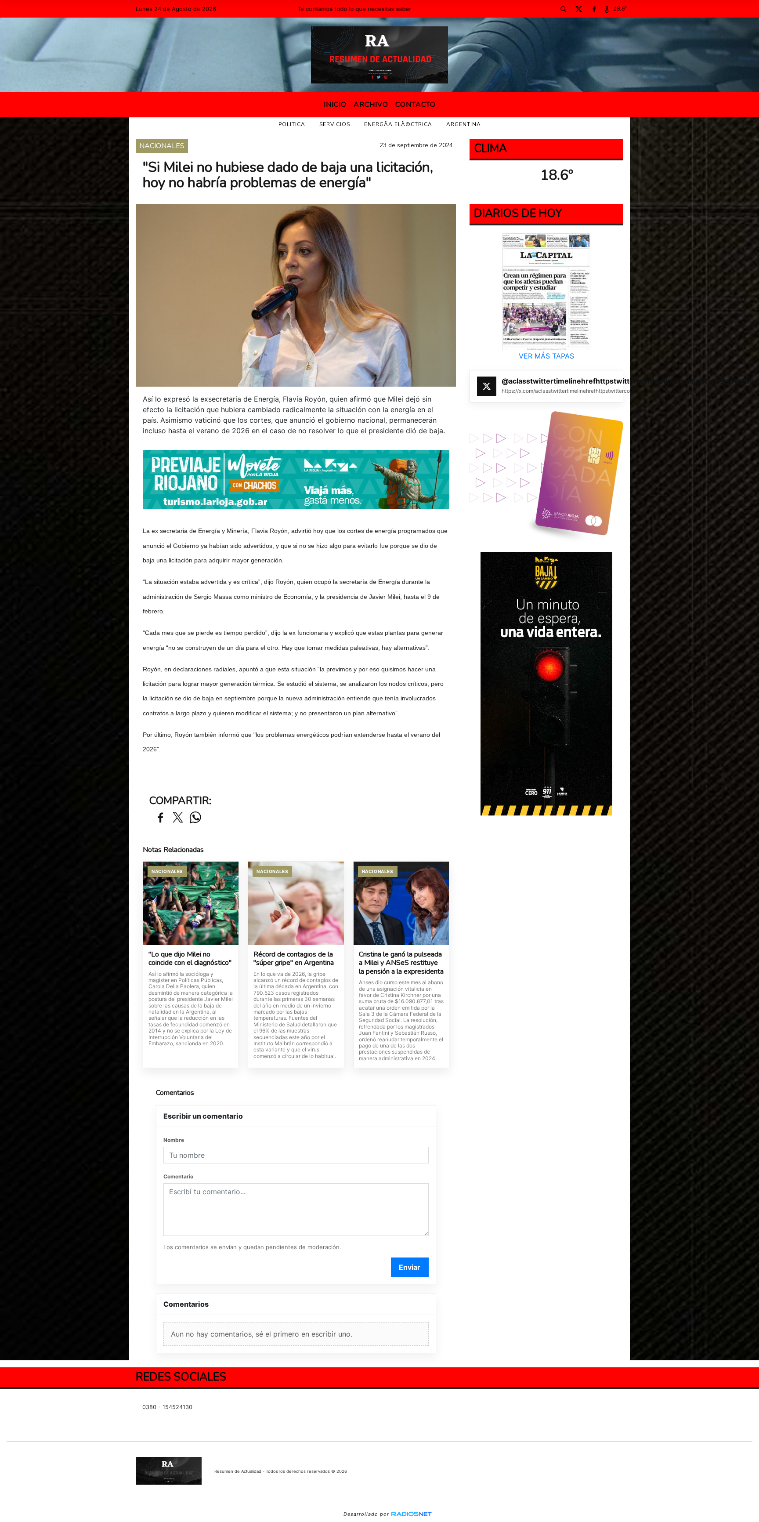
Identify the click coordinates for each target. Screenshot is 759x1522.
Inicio (335, 104)
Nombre (173, 1140)
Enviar (409, 1267)
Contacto (415, 104)
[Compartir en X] (177, 818)
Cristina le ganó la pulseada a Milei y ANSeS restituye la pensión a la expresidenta (401, 963)
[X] (578, 8)
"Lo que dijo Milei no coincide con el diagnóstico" (189, 959)
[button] (563, 8)
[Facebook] (593, 8)
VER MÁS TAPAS (546, 356)
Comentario (178, 1176)
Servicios (334, 124)
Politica (291, 124)
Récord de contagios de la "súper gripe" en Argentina (293, 959)
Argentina (463, 124)
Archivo (371, 104)
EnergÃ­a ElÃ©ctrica (398, 124)
